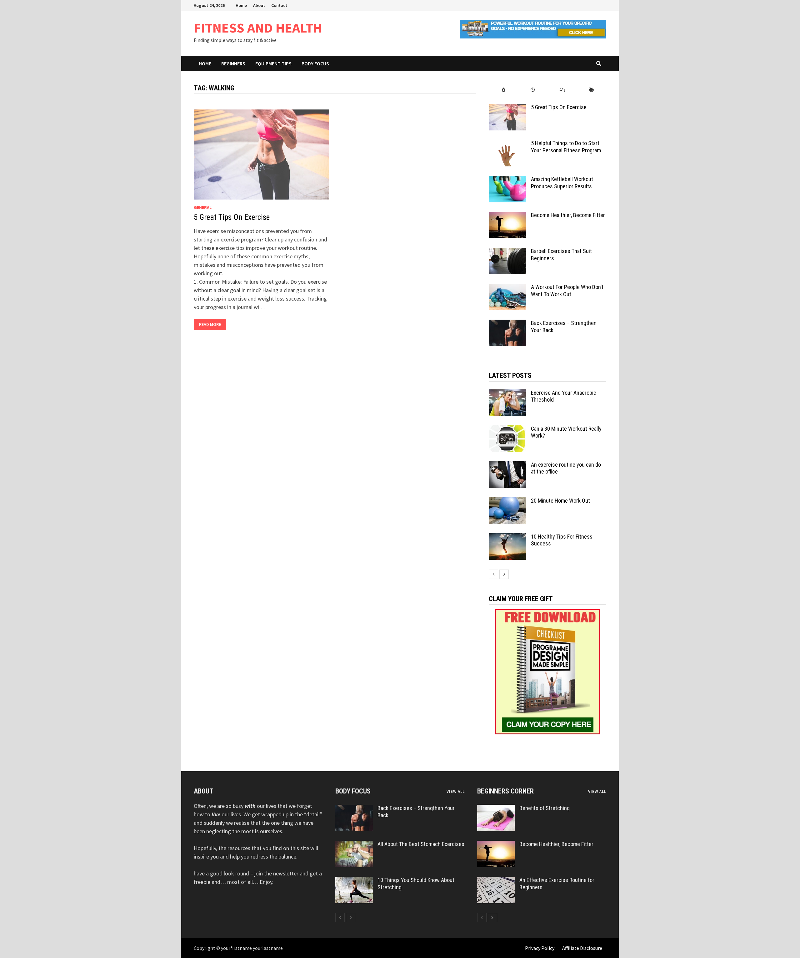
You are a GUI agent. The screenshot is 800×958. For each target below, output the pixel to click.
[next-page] (504, 574)
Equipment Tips (273, 63)
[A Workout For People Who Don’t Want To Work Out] (507, 287)
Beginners (233, 63)
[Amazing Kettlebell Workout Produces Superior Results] (507, 180)
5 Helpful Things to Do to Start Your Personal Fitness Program (566, 147)
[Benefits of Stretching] (496, 809)
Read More (210, 324)
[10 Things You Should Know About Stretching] (354, 881)
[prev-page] (493, 574)
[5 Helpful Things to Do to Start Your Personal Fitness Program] (507, 144)
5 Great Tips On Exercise (232, 217)
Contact (279, 5)
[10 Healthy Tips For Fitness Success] (507, 537)
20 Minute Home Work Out (560, 500)
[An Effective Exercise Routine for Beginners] (496, 881)
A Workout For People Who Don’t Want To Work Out (567, 290)
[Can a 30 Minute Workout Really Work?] (507, 429)
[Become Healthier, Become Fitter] (507, 216)
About (259, 5)
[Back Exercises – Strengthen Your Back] (507, 323)
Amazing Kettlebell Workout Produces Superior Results (562, 183)
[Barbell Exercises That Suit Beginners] (507, 252)
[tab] (503, 90)
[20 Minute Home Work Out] (507, 501)
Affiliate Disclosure (582, 948)
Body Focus (315, 63)
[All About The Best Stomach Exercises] (354, 845)
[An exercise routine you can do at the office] (507, 465)
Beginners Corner (505, 791)
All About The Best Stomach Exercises (421, 844)
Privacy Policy (539, 948)
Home (241, 5)
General (203, 207)
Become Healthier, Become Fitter (568, 215)
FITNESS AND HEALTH (258, 27)
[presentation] (503, 90)
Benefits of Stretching (544, 808)
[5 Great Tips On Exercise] (507, 108)
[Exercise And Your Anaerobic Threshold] (507, 393)
